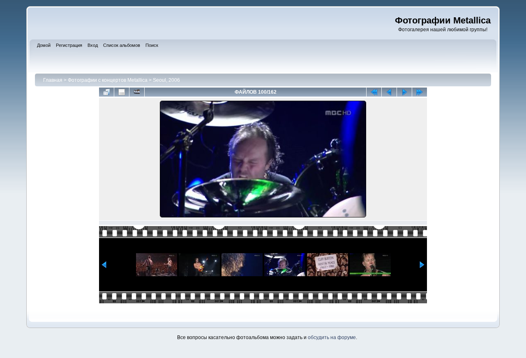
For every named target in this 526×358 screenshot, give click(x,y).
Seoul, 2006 (166, 80)
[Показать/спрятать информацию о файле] (121, 92)
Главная (52, 80)
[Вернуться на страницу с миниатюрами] (106, 92)
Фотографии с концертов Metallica (108, 80)
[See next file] (404, 92)
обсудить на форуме (332, 337)
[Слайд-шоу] (136, 92)
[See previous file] (389, 92)
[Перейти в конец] (419, 92)
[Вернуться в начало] (374, 92)
